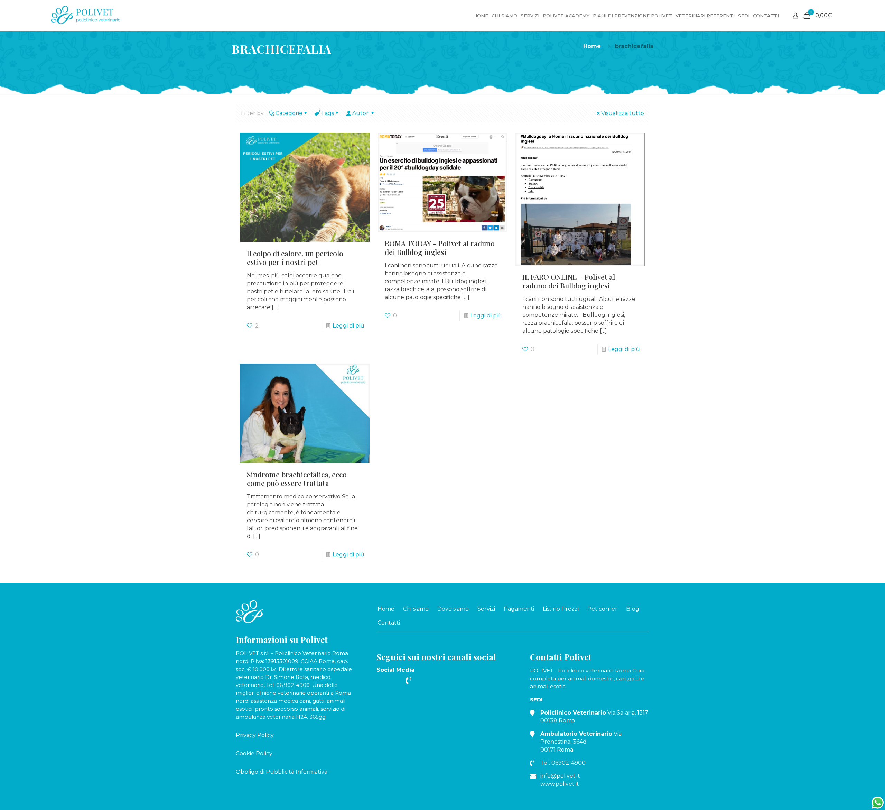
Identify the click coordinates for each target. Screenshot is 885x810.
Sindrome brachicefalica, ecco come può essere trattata (297, 478)
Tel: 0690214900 (563, 763)
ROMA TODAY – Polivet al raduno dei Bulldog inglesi (440, 247)
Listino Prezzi (561, 609)
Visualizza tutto (622, 113)
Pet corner (602, 609)
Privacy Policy (255, 735)
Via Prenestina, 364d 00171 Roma (581, 741)
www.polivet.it (559, 784)
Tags (327, 113)
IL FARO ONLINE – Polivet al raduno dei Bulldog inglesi (568, 281)
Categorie (289, 113)
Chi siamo (416, 609)
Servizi (486, 609)
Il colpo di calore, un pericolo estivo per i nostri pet (295, 257)
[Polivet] (85, 13)
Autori (361, 113)
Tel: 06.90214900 (288, 685)
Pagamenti (519, 609)
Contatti (389, 622)
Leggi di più (348, 325)
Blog (632, 609)
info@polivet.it (560, 776)
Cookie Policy (254, 753)
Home (592, 46)
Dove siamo (453, 609)
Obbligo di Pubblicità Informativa (281, 771)
